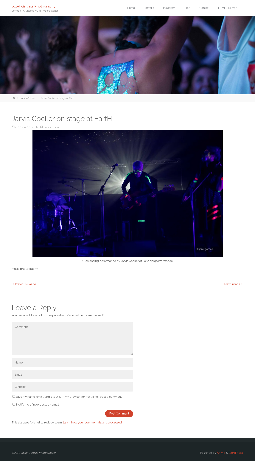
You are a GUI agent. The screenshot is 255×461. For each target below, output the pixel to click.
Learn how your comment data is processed (92, 422)
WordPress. (235, 452)
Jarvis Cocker (27, 98)
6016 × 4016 (23, 127)
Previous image (25, 284)
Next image (232, 284)
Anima (220, 452)
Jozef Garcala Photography (33, 6)
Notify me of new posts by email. (37, 404)
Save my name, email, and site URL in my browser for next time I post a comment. (68, 396)
